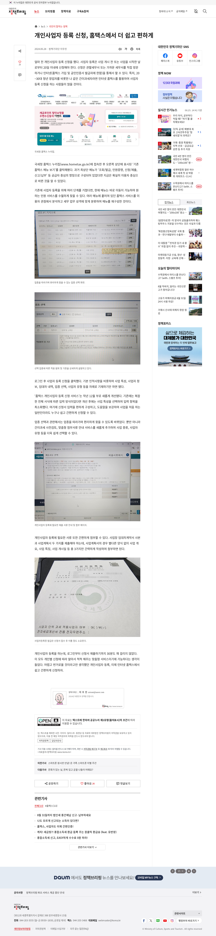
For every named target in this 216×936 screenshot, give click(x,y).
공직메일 (180, 11)
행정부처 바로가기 (188, 920)
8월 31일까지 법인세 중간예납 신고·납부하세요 (64, 815)
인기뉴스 (169, 202)
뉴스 (36, 11)
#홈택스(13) (51, 805)
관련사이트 (179, 913)
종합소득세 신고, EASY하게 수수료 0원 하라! (62, 838)
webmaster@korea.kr (109, 920)
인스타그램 (194, 60)
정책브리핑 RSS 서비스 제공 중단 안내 (45, 892)
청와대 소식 (164, 11)
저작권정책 (43, 740)
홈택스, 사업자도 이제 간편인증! (55, 826)
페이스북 (165, 60)
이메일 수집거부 (57, 928)
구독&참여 (83, 11)
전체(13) (39, 805)
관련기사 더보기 (86, 847)
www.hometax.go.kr (75, 164)
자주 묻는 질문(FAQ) (79, 928)
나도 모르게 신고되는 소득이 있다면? (58, 820)
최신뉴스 (191, 202)
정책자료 (66, 11)
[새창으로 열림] (132, 49)
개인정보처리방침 (22, 928)
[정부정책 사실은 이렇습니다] (180, 96)
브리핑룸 (50, 11)
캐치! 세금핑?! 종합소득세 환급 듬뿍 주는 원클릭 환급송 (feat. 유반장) (77, 832)
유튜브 (180, 60)
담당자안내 (56, 740)
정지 (189, 871)
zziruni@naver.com (96, 692)
